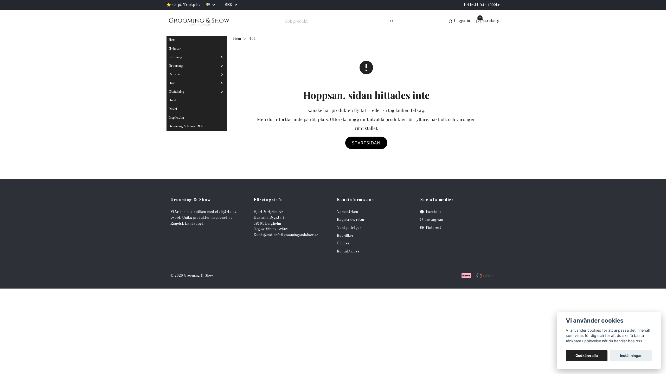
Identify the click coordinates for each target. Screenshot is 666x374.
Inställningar (631, 355)
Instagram (433, 220)
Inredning (175, 57)
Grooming (176, 66)
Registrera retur (350, 220)
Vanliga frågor (349, 228)
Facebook (433, 212)
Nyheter (175, 48)
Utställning (176, 92)
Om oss (343, 243)
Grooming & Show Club (186, 126)
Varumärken (347, 212)
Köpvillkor (345, 235)
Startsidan (366, 143)
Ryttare (174, 74)
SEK (229, 5)
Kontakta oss (348, 251)
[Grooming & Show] (199, 22)
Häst (172, 83)
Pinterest (433, 228)
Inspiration (176, 117)
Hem (172, 40)
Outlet (173, 109)
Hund (172, 100)
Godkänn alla (586, 355)
